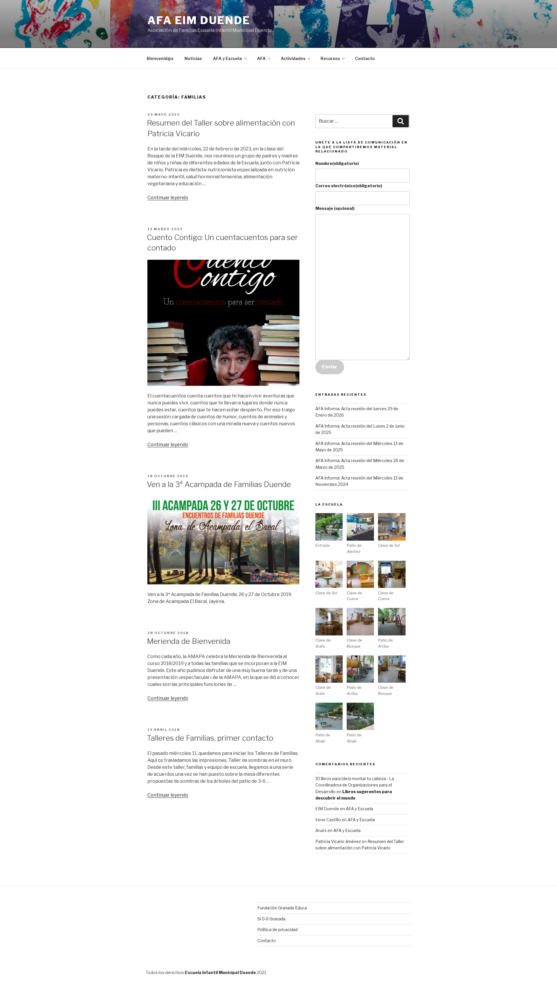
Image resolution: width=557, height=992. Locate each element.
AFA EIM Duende (198, 20)
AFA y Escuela (227, 58)
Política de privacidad (277, 929)
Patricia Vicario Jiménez (338, 841)
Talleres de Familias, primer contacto (210, 737)
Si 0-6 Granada (271, 918)
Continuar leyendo (167, 197)
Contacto (365, 58)
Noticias (193, 58)
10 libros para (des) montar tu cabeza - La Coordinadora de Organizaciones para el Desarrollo (354, 785)
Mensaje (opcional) (335, 208)
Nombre (337, 163)
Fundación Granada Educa (282, 907)
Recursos (330, 58)
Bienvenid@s (160, 58)
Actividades (293, 58)
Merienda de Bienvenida (188, 641)
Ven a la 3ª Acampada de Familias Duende (219, 484)
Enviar (329, 367)
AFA (261, 58)
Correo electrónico (348, 185)
